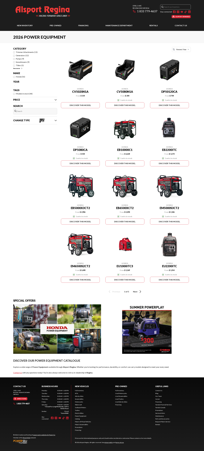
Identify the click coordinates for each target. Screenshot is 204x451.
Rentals (153, 25)
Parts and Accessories (162, 419)
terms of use (120, 442)
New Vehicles (82, 386)
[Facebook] (174, 11)
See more (16, 68)
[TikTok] (185, 11)
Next (135, 291)
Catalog (77, 419)
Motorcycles (79, 402)
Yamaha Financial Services (163, 405)
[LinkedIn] (189, 11)
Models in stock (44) (24, 93)
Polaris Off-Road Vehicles (83, 422)
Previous (116, 291)
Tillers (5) (20, 65)
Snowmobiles (79, 399)
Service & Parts (160, 413)
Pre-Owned (55, 25)
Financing (83, 25)
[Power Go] (34, 441)
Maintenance (159, 416)
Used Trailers (119, 399)
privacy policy (108, 442)
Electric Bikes (79, 413)
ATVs (76, 393)
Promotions (79, 427)
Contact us (17, 372)
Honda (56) (20, 77)
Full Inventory (79, 390)
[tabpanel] (55, 402)
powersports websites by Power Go (44, 435)
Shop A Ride (26, 438)
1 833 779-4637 (147, 11)
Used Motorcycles (121, 393)
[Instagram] (178, 11)
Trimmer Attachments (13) (26, 52)
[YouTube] (181, 11)
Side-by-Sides (79, 396)
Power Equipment (80, 416)
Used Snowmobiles (121, 396)
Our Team (158, 396)
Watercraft (78, 405)
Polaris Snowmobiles (81, 424)
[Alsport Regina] (42, 11)
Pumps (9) (20, 59)
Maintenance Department (119, 25)
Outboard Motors (80, 407)
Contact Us (181, 25)
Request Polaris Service (162, 422)
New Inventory (25, 25)
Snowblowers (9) (22, 62)
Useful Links (161, 386)
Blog (156, 393)
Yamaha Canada (160, 407)
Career (157, 399)
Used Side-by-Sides (121, 402)
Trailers (77, 410)
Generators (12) (22, 55)
